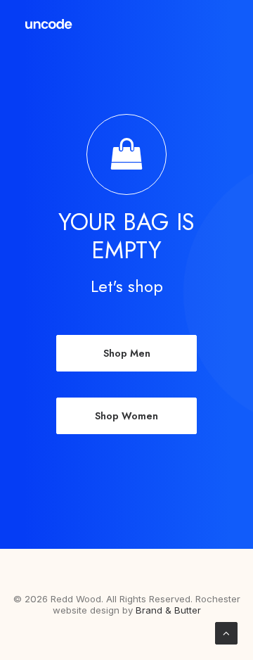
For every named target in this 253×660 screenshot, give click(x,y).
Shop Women (126, 416)
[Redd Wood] (49, 24)
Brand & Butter (168, 610)
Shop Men (126, 353)
